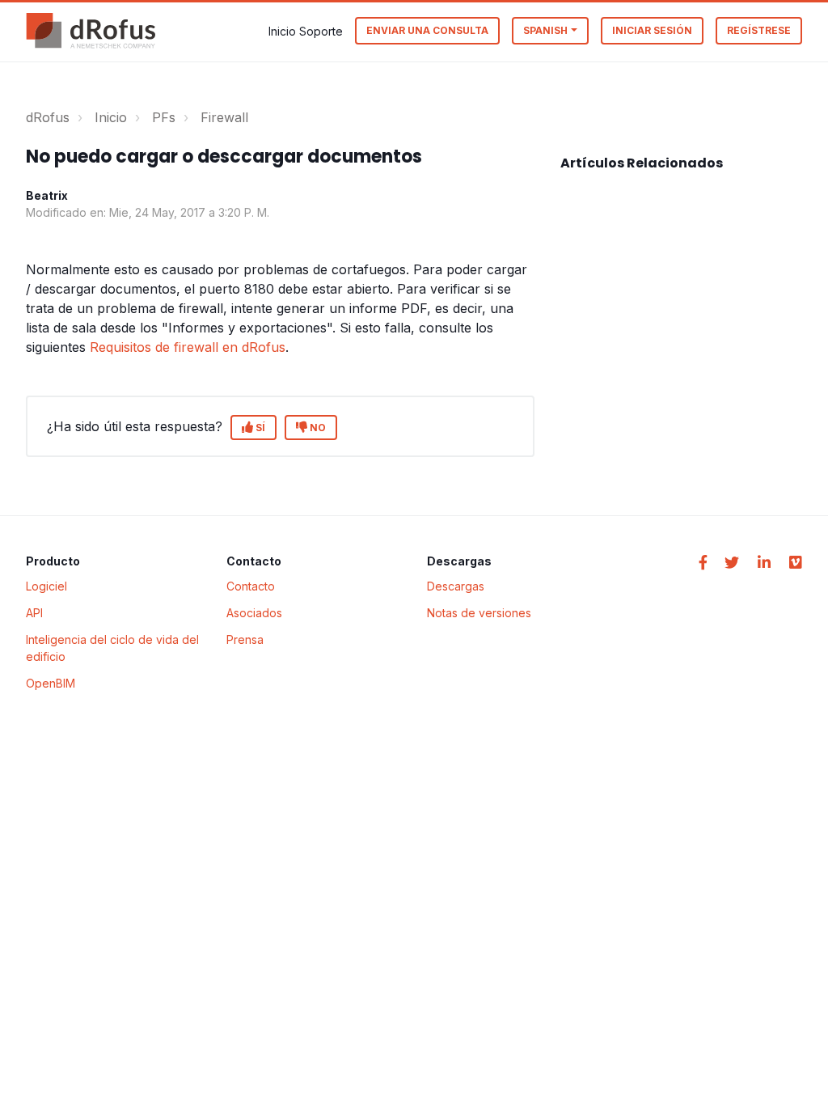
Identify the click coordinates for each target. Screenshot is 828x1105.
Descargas (455, 586)
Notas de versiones (479, 613)
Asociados (254, 613)
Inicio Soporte (305, 31)
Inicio (111, 117)
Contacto (250, 586)
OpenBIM (50, 683)
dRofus (48, 117)
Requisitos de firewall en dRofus (187, 347)
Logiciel (46, 586)
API (34, 613)
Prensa (245, 639)
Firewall (224, 117)
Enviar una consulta (427, 30)
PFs (163, 117)
